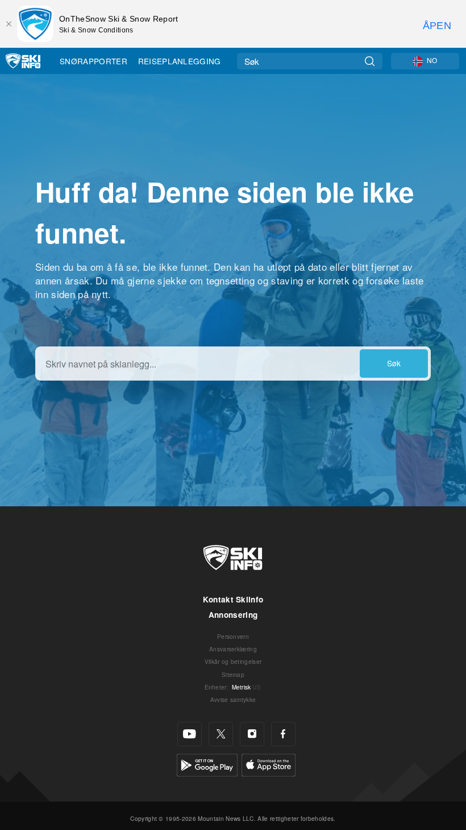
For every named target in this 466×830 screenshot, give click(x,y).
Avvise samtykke (233, 699)
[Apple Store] (269, 764)
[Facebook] (283, 734)
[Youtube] (189, 734)
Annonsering (233, 614)
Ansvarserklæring (233, 649)
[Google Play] (207, 764)
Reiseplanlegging (179, 61)
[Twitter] (221, 734)
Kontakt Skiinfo (233, 599)
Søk (394, 363)
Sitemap (233, 674)
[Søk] (369, 61)
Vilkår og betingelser (233, 661)
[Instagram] (252, 734)
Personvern (233, 636)
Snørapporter (93, 61)
